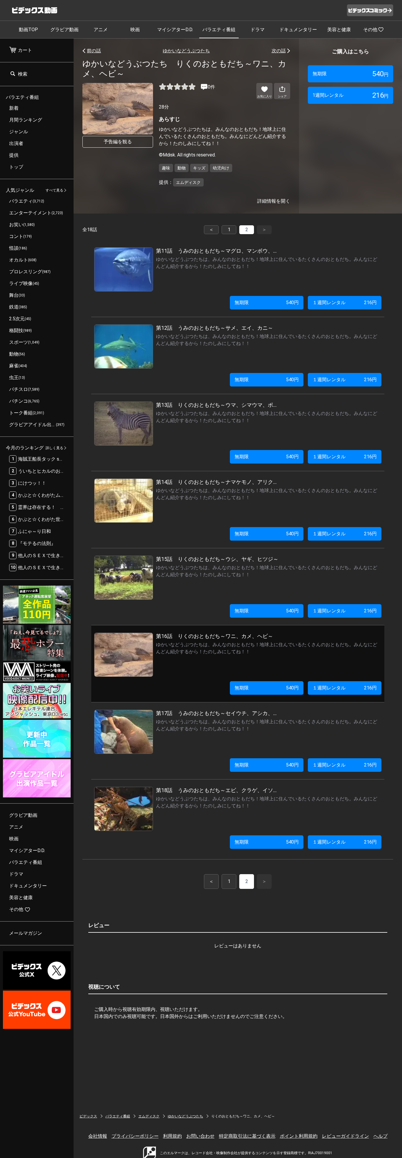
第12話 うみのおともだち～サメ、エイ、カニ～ (214, 328)
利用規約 (172, 1136)
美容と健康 (339, 29)
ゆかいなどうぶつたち (186, 51)
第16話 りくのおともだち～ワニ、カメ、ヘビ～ (214, 636)
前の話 (94, 51)
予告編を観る (118, 141)
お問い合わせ (200, 1136)
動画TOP (28, 29)
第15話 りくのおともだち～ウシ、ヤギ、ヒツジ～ (217, 559)
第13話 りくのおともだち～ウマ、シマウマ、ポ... (216, 405)
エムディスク (149, 1116)
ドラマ (257, 29)
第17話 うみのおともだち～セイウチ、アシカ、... (216, 713)
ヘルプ (380, 1136)
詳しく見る (54, 448)
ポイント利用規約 (299, 1136)
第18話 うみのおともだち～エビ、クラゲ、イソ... (216, 790)
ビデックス (88, 1116)
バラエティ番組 (218, 29)
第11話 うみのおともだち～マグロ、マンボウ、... (216, 251)
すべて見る (54, 190)
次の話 (279, 51)
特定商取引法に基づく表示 (247, 1136)
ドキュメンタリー (298, 29)
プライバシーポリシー (135, 1136)
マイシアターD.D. (175, 29)
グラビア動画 (64, 29)
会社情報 (97, 1136)
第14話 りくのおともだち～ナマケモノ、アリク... (216, 482)
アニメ (101, 29)
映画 (135, 29)
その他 (370, 29)
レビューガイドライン (345, 1136)
